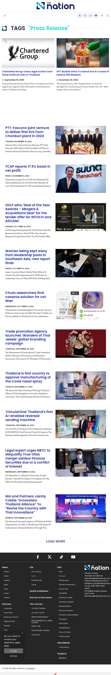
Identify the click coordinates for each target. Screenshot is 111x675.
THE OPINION (63, 643)
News (5, 567)
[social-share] (80, 15)
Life (31, 567)
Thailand (61, 653)
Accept (14, 650)
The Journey (36, 604)
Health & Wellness (39, 591)
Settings (13, 656)
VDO (59, 567)
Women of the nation (41, 597)
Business (6, 604)
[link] (28, 66)
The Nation (30, 668)
